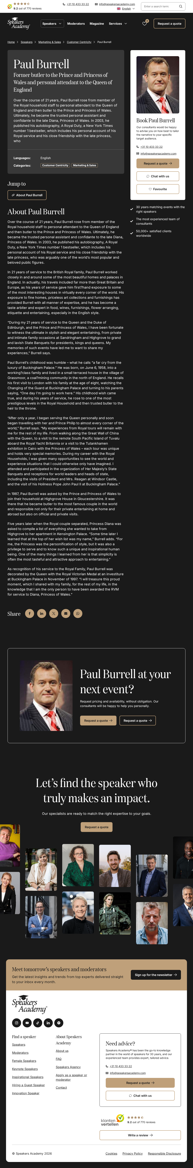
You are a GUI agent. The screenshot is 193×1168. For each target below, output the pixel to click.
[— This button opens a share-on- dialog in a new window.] (29, 613)
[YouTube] (27, 1022)
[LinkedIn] (48, 1022)
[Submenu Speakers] (60, 23)
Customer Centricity (79, 42)
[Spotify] (58, 1022)
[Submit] (181, 6)
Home (11, 42)
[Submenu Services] (125, 23)
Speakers (26, 42)
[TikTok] (37, 1022)
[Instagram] (16, 1022)
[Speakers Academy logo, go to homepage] (19, 23)
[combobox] (158, 6)
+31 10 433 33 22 (78, 4)
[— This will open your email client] (65, 613)
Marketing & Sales (49, 42)
